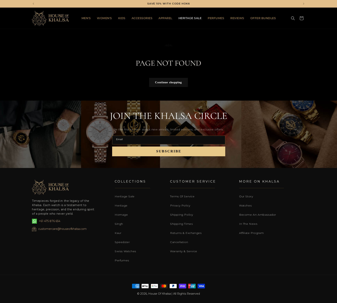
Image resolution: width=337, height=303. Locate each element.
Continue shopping (168, 82)
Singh (119, 224)
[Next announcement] (303, 3)
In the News (248, 224)
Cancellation (179, 242)
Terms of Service (182, 196)
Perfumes (122, 260)
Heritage (121, 205)
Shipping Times (181, 224)
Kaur (118, 233)
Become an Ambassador (257, 214)
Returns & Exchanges (185, 233)
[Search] (293, 18)
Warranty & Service (183, 251)
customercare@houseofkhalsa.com (62, 229)
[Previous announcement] (33, 3)
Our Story (246, 196)
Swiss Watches (125, 251)
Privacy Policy (180, 205)
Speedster (122, 242)
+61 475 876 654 (49, 221)
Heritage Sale (125, 196)
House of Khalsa (159, 293)
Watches (245, 205)
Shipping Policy (181, 214)
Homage (121, 214)
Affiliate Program (251, 233)
